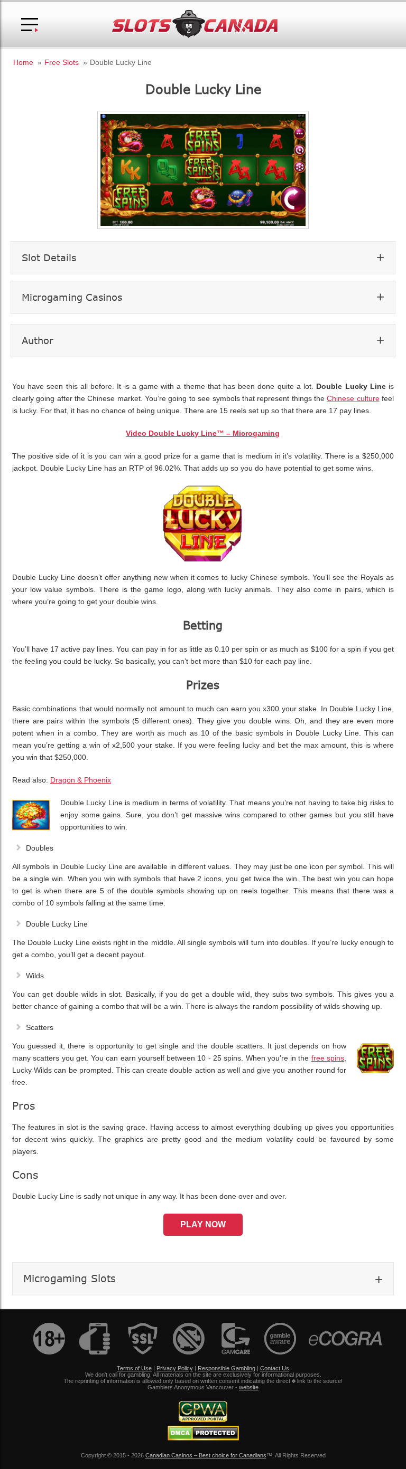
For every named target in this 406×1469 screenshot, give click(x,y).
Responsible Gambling (226, 1368)
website (249, 1387)
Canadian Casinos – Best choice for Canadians (205, 1455)
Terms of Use (134, 1368)
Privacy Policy (174, 1368)
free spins (327, 1058)
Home (23, 62)
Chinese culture (353, 399)
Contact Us (274, 1368)
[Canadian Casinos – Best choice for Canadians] (195, 36)
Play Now (203, 1224)
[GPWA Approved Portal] (203, 1420)
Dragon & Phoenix (80, 780)
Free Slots (61, 62)
